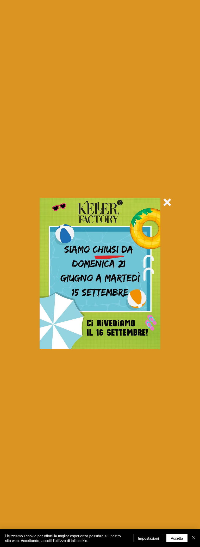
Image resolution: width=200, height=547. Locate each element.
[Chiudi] (194, 538)
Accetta (177, 538)
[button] (167, 202)
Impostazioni (148, 538)
